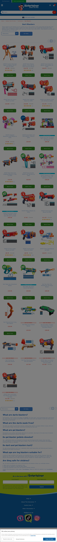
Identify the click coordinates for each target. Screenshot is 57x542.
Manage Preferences (20, 539)
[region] (28, 535)
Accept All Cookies (49, 539)
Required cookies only (7, 539)
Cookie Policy (33, 535)
